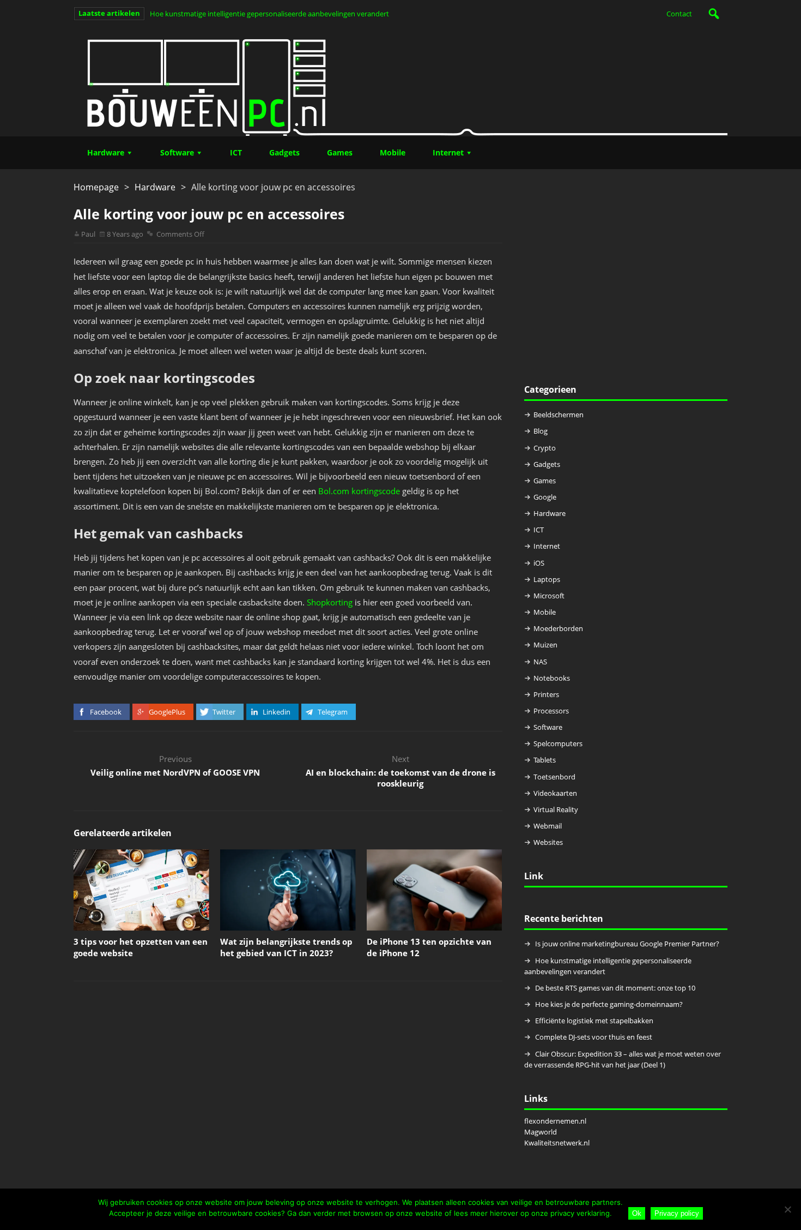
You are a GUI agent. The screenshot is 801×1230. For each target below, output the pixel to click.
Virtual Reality (555, 809)
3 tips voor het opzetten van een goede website (141, 947)
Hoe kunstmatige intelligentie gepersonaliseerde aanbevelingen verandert (269, 14)
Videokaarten (555, 793)
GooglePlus (167, 712)
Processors (551, 711)
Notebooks (551, 678)
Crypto (544, 448)
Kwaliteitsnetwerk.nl (557, 1143)
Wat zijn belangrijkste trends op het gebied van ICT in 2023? (286, 947)
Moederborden (558, 628)
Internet (448, 152)
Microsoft (549, 596)
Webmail (547, 826)
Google (544, 497)
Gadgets (284, 152)
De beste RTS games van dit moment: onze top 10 (615, 988)
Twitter (224, 712)
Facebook (106, 712)
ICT (236, 152)
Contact (679, 14)
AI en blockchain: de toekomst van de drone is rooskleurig (400, 778)
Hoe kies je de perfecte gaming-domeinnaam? (609, 1004)
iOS (538, 563)
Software (177, 152)
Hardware (105, 152)
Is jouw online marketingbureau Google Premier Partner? (627, 944)
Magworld (540, 1132)
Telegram (333, 712)
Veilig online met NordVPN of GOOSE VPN (175, 772)
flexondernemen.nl (555, 1121)
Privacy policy (676, 1213)
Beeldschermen (558, 414)
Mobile (392, 152)
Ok (636, 1213)
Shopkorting (330, 602)
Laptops (546, 579)
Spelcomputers (557, 743)
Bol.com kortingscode (359, 490)
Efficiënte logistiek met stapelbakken (595, 1020)
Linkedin (276, 712)
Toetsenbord (554, 777)
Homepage (96, 187)
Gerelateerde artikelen (123, 833)
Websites (548, 842)
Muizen (545, 645)
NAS (540, 662)
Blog (540, 431)
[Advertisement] (625, 282)
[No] (787, 1209)
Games (340, 152)
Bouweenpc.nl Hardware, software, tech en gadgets (400, 81)
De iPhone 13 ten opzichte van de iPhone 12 (429, 947)
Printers (546, 694)
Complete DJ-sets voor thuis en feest (593, 1037)
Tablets (544, 760)
